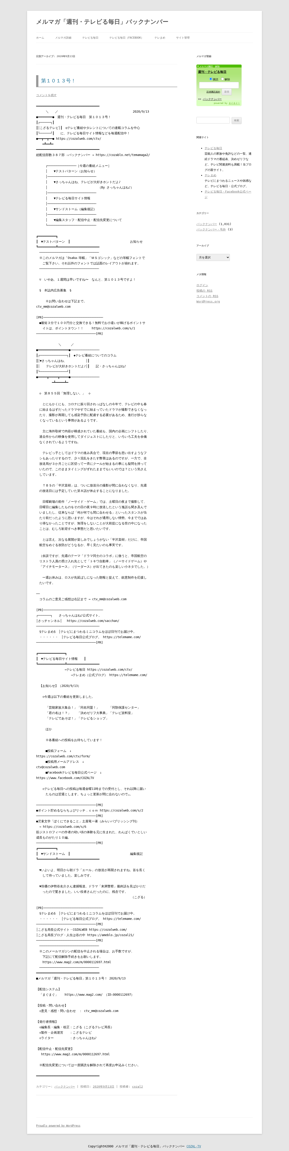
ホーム (40, 37)
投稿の (204, 290)
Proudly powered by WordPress (58, 1125)
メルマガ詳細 (63, 37)
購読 (215, 79)
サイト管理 (183, 37)
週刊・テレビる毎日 (212, 72)
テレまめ (159, 37)
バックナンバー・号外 (211, 229)
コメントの (207, 296)
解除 (227, 79)
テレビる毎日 (90, 37)
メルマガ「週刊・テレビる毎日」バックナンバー (102, 21)
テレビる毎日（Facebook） (126, 37)
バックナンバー (64, 1086)
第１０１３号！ (58, 81)
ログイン (202, 285)
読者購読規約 (213, 92)
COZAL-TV (193, 1146)
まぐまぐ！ (234, 103)
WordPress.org (208, 301)
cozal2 (137, 1086)
